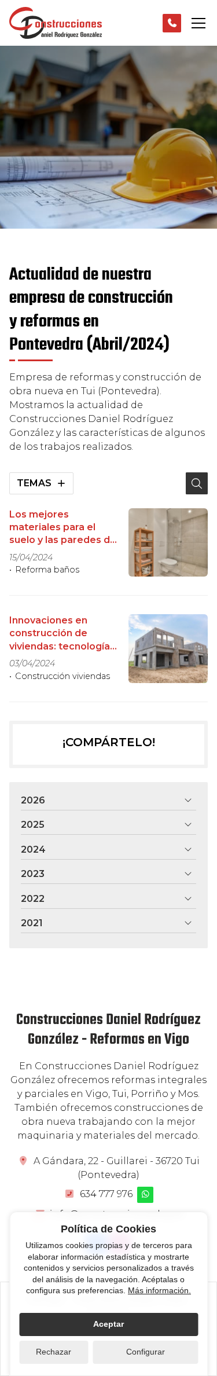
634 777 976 (106, 1193)
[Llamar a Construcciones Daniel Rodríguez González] (172, 23)
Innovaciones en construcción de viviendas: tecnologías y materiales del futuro (62, 634)
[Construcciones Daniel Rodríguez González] (55, 23)
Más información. (159, 1290)
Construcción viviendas (62, 676)
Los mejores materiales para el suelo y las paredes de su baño (62, 528)
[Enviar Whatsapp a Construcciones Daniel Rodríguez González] (145, 1195)
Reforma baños (47, 569)
